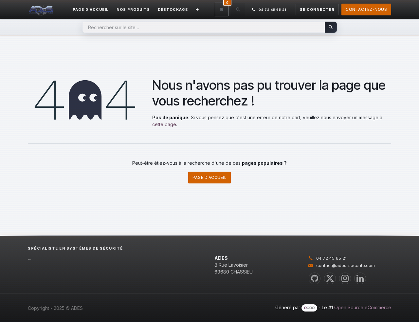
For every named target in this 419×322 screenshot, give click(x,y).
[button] (238, 9)
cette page (164, 124)
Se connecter (317, 9)
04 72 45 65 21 (331, 258)
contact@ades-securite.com (345, 265)
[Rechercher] (331, 27)
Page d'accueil (209, 177)
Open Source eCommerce (362, 307)
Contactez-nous (366, 9)
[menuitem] (91, 9)
